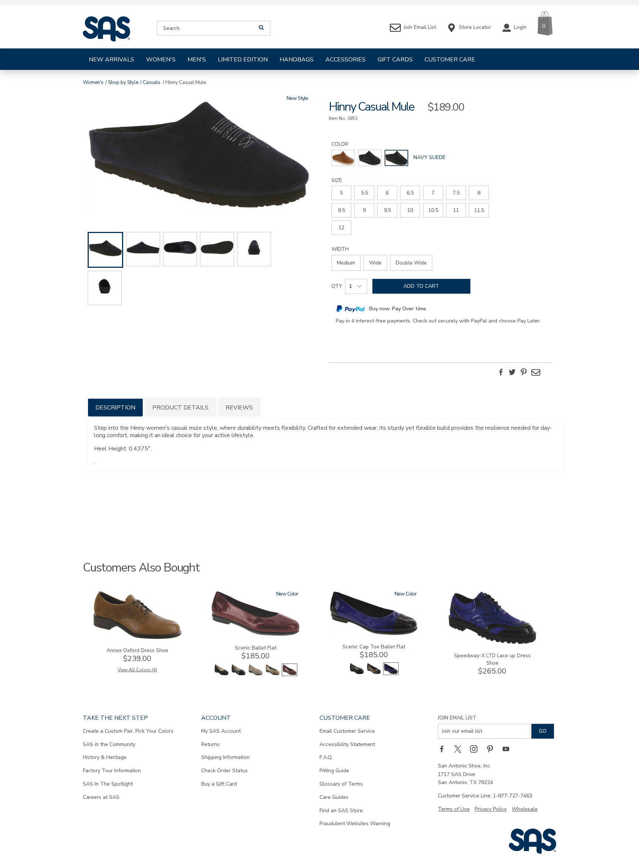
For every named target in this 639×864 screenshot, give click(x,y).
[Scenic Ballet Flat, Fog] (255, 674)
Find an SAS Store (341, 810)
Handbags (297, 59)
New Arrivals (111, 59)
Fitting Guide (334, 770)
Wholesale (525, 809)
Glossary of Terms (341, 783)
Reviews (239, 408)
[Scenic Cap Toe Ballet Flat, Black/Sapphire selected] (391, 673)
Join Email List (457, 717)
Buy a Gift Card (219, 783)
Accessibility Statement (347, 744)
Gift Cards (395, 59)
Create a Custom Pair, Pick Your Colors (128, 731)
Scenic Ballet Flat (255, 647)
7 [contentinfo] (433, 192)
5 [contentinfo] (341, 192)
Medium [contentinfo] (346, 262)
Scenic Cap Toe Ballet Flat (373, 646)
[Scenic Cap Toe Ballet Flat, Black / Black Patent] (357, 673)
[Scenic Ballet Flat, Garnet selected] (289, 674)
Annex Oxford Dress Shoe (137, 650)
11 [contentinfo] (456, 210)
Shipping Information (225, 757)
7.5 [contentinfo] (456, 192)
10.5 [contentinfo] (433, 210)
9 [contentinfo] (364, 210)
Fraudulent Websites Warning (355, 823)
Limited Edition (243, 59)
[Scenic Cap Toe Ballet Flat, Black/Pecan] (374, 673)
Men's (196, 59)
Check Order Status (224, 770)
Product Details (180, 408)
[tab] (115, 407)
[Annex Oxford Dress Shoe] (137, 637)
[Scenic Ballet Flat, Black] (238, 674)
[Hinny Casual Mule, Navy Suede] (199, 155)
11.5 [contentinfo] (479, 210)
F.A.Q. (326, 757)
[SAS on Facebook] (444, 749)
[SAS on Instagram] (476, 749)
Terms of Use (454, 809)
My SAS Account (221, 731)
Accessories (345, 59)
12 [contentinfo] (341, 227)
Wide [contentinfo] (375, 262)
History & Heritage (104, 757)
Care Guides (334, 797)
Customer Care (450, 59)
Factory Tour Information (112, 770)
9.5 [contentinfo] (387, 210)
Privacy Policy (491, 809)
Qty (336, 286)
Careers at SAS (101, 797)
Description (115, 408)
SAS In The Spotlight (108, 783)
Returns (210, 744)
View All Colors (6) (137, 670)
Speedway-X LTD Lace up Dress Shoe (492, 659)
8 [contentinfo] (478, 192)
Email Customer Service (347, 731)
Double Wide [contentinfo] (411, 262)
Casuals (151, 82)
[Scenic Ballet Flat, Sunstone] (272, 674)
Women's (161, 59)
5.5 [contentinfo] (364, 192)
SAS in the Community (109, 744)
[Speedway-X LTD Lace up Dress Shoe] (492, 643)
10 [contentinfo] (410, 210)
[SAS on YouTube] (508, 749)
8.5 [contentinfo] (341, 210)
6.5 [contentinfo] (410, 192)
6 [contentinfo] (387, 192)
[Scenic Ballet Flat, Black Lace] (221, 674)
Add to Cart (421, 286)
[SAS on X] (460, 749)
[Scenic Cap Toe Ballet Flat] (374, 634)
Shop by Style (123, 82)
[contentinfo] (343, 158)
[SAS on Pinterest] (492, 749)
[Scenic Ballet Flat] (255, 635)
